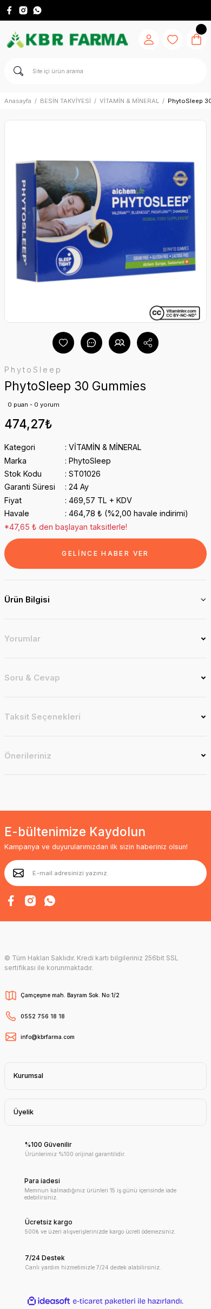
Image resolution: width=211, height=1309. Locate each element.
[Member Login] (148, 39)
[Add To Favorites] (63, 343)
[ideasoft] (48, 1301)
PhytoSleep (90, 460)
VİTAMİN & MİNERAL (105, 447)
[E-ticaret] (104, 1301)
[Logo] (67, 39)
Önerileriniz (27, 755)
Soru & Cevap (32, 677)
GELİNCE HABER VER (105, 553)
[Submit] (18, 873)
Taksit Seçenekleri (42, 716)
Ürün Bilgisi (27, 599)
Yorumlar (22, 638)
